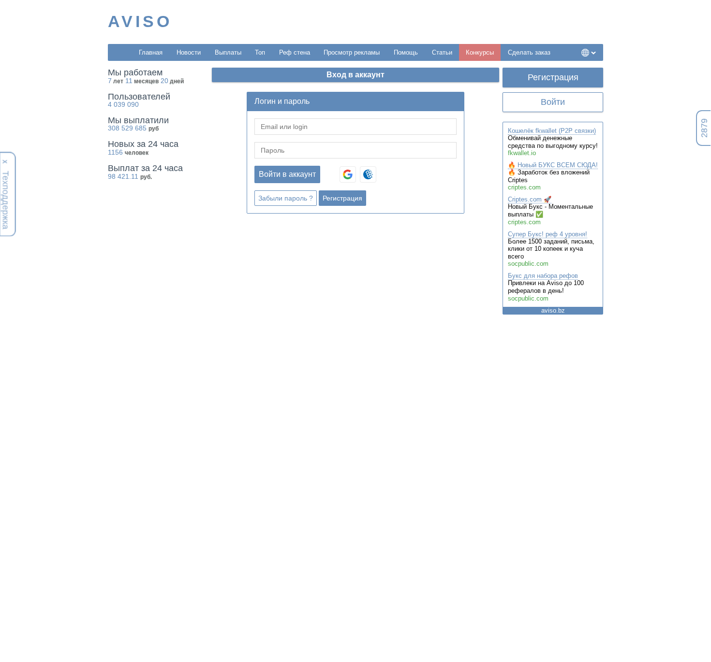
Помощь (406, 52)
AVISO (140, 21)
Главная (151, 52)
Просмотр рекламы (352, 52)
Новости (189, 52)
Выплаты (228, 52)
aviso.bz (553, 310)
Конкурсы (480, 52)
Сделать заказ (529, 52)
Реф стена (294, 52)
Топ (260, 52)
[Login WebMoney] (368, 174)
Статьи (442, 52)
